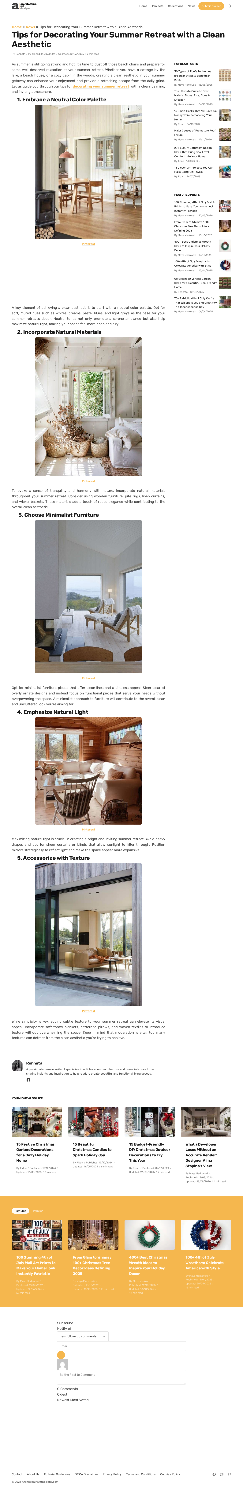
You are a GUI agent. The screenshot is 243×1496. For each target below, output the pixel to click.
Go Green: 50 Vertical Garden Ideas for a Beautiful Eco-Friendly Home (195, 283)
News (30, 27)
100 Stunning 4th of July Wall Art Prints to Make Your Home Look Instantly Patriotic (195, 206)
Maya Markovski (198, 1173)
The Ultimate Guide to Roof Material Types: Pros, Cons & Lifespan (192, 95)
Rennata (20, 54)
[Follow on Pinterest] (229, 1474)
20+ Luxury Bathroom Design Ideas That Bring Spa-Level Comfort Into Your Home (193, 152)
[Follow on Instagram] (221, 1474)
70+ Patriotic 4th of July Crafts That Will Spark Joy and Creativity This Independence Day (195, 302)
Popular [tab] (38, 1210)
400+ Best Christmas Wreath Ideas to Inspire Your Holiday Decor (192, 246)
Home (17, 27)
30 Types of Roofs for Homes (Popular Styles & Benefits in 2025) (192, 75)
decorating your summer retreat (101, 86)
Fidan (23, 1168)
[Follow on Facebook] (214, 1474)
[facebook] (28, 1081)
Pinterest (88, 243)
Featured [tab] (20, 1210)
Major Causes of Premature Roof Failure (194, 132)
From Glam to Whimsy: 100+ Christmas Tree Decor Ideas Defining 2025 (192, 226)
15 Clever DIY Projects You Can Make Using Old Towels (193, 169)
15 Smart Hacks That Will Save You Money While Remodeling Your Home (196, 115)
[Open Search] (229, 6)
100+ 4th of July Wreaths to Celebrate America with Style (192, 263)
